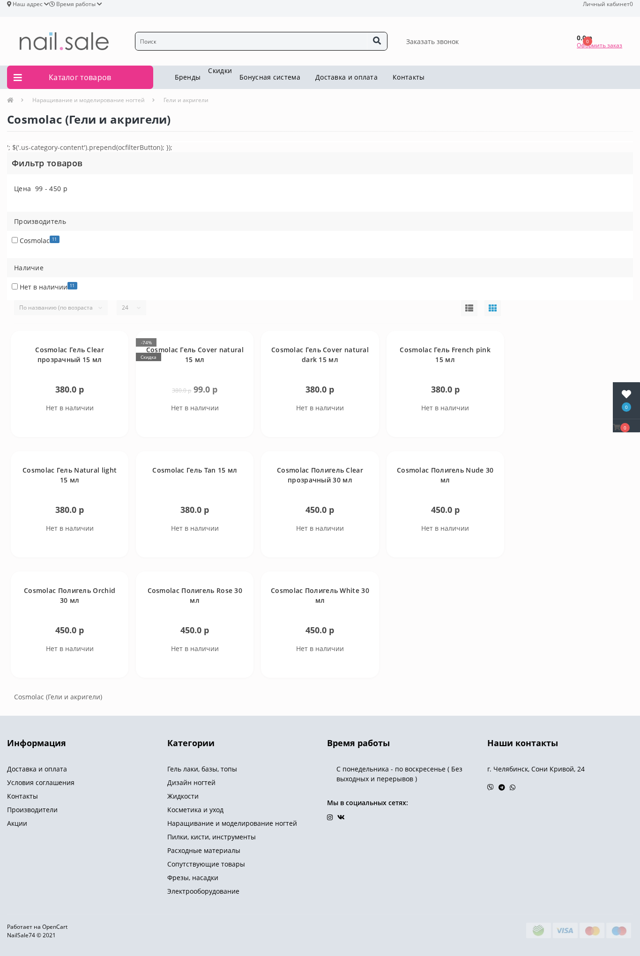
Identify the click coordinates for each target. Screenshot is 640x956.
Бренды (188, 77)
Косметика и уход (195, 809)
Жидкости (183, 796)
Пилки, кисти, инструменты (211, 836)
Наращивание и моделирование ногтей (88, 100)
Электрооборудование (203, 891)
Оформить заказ (599, 45)
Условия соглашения (40, 782)
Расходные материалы (203, 850)
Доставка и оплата (346, 77)
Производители (32, 809)
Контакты (408, 77)
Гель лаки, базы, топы (202, 768)
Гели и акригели (186, 100)
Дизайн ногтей (191, 782)
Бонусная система (269, 77)
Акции (17, 823)
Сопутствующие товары (206, 864)
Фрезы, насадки (192, 877)
